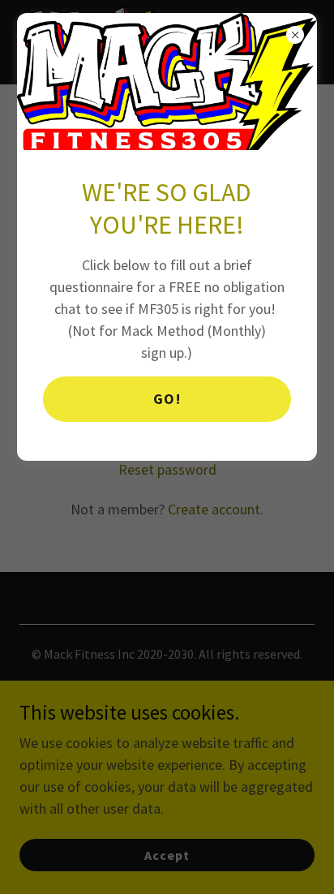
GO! (166, 398)
